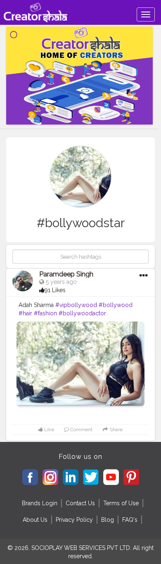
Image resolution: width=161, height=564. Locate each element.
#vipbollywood (76, 305)
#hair (25, 313)
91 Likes (55, 290)
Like (48, 429)
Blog (107, 519)
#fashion (45, 313)
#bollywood (116, 305)
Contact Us (80, 503)
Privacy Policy (74, 519)
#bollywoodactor (82, 313)
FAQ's (129, 519)
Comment (80, 429)
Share (116, 429)
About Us (35, 519)
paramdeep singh (66, 274)
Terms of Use (121, 503)
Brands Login (39, 503)
